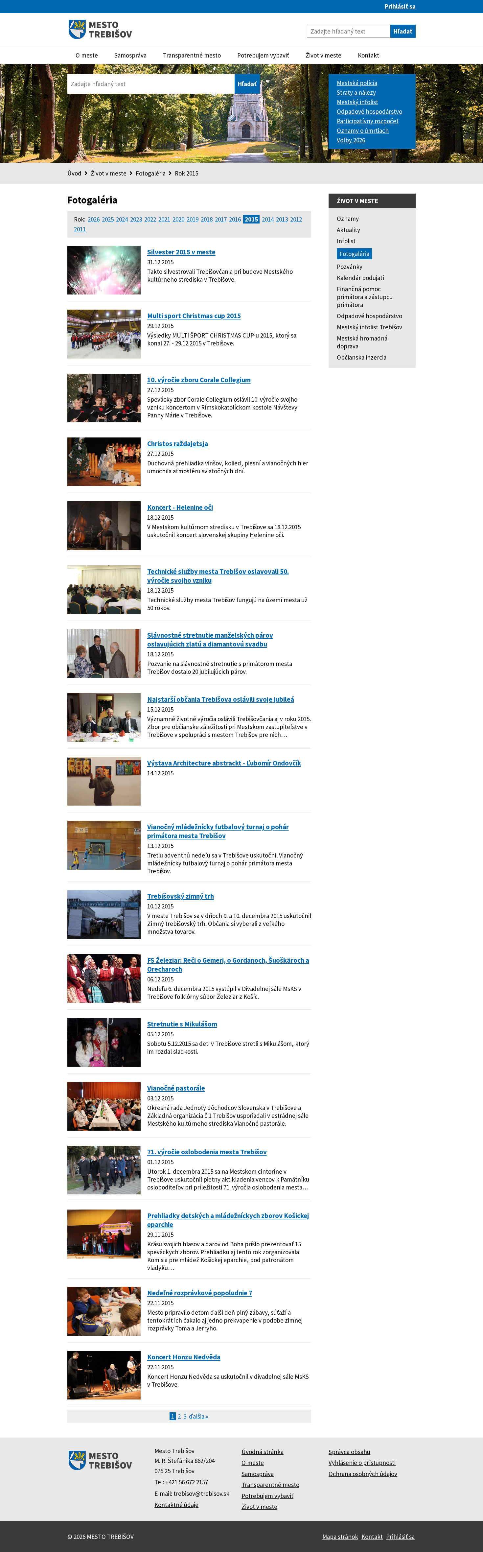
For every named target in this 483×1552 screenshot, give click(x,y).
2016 (235, 219)
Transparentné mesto (192, 55)
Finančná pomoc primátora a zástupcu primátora (365, 297)
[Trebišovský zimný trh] (104, 937)
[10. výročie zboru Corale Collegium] (104, 420)
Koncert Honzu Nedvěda (183, 1356)
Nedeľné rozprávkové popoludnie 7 (199, 1292)
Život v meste (323, 55)
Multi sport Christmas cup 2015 (194, 315)
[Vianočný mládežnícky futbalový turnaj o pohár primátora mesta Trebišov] (104, 867)
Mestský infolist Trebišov (369, 327)
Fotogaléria (151, 173)
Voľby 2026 (351, 140)
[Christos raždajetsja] (104, 484)
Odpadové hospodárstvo (369, 111)
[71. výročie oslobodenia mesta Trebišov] (104, 1192)
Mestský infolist (357, 102)
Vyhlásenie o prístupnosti (362, 1463)
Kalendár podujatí (360, 278)
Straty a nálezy (356, 92)
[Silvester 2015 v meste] (104, 292)
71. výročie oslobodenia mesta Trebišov (207, 1151)
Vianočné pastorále (176, 1088)
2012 (296, 219)
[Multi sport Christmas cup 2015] (104, 356)
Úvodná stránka (263, 1452)
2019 (192, 219)
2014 (268, 219)
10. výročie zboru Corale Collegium (199, 379)
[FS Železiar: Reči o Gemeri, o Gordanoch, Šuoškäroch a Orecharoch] (104, 1000)
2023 (136, 219)
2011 (80, 229)
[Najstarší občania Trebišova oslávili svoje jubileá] (104, 739)
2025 (108, 219)
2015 (251, 219)
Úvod (74, 173)
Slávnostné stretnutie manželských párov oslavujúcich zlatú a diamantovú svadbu (210, 639)
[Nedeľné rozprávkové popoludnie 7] (104, 1333)
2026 (94, 219)
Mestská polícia (357, 83)
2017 (221, 219)
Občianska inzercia (361, 357)
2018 (207, 219)
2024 (122, 219)
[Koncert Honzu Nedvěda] (104, 1397)
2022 (150, 219)
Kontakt (368, 55)
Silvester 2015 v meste (181, 251)
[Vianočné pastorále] (104, 1128)
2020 (178, 219)
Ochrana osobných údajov (363, 1474)
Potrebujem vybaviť (263, 55)
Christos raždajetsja (177, 443)
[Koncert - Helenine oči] (104, 548)
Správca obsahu (349, 1452)
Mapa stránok (340, 1536)
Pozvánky (349, 266)
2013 (282, 219)
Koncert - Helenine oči (180, 507)
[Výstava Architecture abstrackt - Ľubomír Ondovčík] (104, 803)
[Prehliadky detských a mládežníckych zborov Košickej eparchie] (104, 1256)
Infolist (346, 241)
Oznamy (348, 219)
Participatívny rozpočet (368, 121)
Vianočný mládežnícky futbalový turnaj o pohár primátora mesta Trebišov (218, 831)
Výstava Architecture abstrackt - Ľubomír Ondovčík (224, 763)
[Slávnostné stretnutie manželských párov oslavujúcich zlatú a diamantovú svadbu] (104, 676)
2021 (164, 219)
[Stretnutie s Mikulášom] (104, 1065)
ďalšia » (198, 1416)
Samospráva (130, 55)
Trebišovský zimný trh (180, 896)
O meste (87, 55)
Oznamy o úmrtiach (363, 130)
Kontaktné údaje (176, 1505)
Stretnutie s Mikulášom (182, 1024)
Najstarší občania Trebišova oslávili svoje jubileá (220, 699)
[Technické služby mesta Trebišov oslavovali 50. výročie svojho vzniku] (104, 612)
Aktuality (348, 230)
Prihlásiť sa (400, 6)
